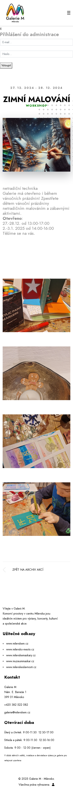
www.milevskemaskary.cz (21, 655)
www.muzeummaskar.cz (20, 661)
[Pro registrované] (53, 784)
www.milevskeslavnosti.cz (21, 667)
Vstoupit (6, 65)
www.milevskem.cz (17, 643)
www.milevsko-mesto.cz (20, 649)
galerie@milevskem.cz (17, 712)
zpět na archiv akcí (27, 569)
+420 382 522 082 (16, 705)
